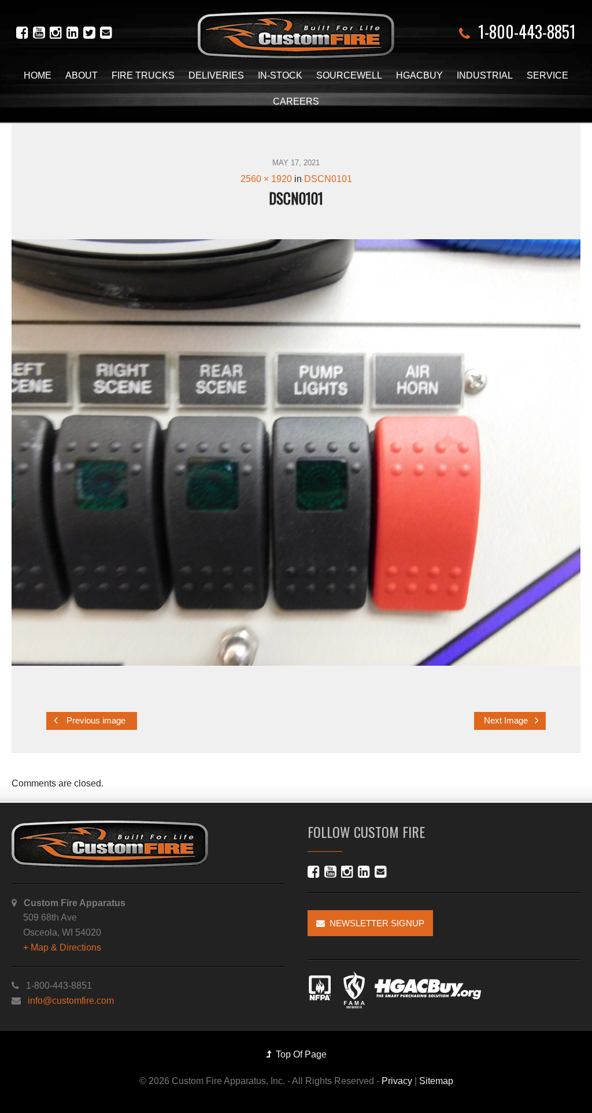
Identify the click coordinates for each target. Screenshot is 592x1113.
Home (37, 75)
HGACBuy (419, 75)
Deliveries (216, 75)
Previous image (94, 721)
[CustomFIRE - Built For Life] (296, 35)
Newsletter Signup (374, 923)
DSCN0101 (328, 179)
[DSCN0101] (296, 452)
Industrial (485, 75)
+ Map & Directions (62, 947)
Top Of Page (299, 1054)
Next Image (507, 721)
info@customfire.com (71, 1001)
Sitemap (436, 1081)
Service (547, 75)
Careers (296, 101)
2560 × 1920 (266, 179)
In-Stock (280, 75)
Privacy (397, 1081)
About (81, 75)
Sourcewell (349, 75)
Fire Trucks (143, 75)
